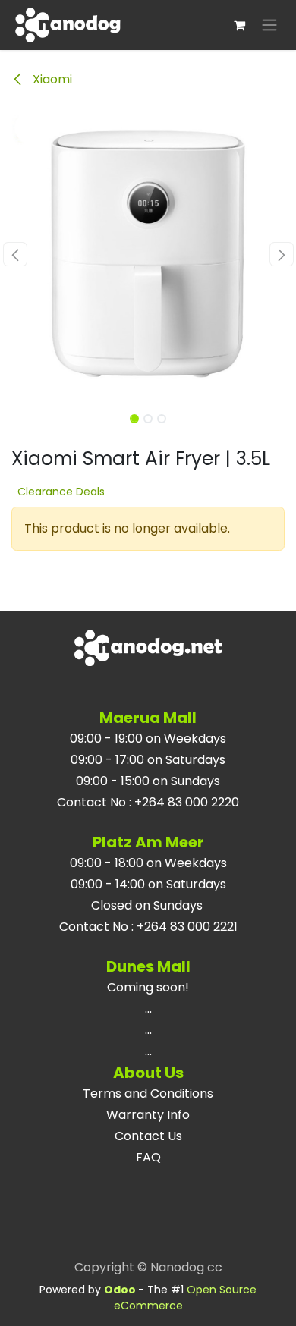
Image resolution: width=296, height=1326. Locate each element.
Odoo (121, 1289)
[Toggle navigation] (269, 25)
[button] (15, 254)
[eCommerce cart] (239, 25)
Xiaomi (51, 79)
